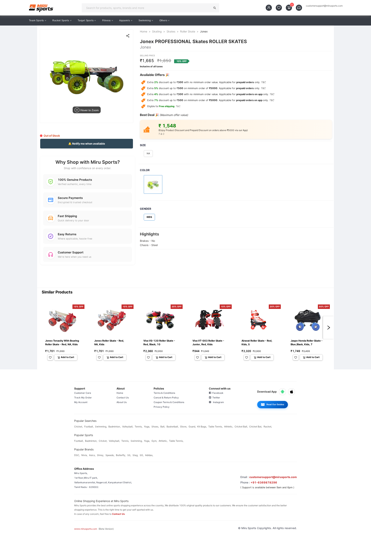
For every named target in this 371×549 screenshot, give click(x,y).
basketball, (173, 426)
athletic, (228, 426)
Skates (171, 31)
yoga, (147, 426)
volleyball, (127, 426)
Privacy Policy (161, 406)
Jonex (204, 31)
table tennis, (215, 426)
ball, (162, 426)
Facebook (217, 392)
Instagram (217, 402)
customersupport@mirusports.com (324, 6)
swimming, (101, 426)
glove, (183, 426)
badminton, (114, 426)
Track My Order (83, 397)
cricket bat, (255, 426)
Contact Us (123, 397)
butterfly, (121, 455)
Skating (157, 31)
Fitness (106, 20)
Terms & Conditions (164, 392)
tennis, (138, 426)
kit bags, (202, 426)
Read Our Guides (275, 404)
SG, (142, 455)
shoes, (155, 426)
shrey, (100, 455)
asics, (92, 455)
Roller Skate (187, 31)
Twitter (215, 397)
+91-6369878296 (264, 482)
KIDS (149, 217)
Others (163, 20)
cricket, (78, 426)
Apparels (124, 20)
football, (89, 426)
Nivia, (84, 455)
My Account (80, 402)
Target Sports (86, 20)
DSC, (77, 455)
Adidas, (149, 455)
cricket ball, (241, 426)
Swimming (145, 20)
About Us (122, 402)
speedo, (110, 455)
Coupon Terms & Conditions (169, 402)
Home (143, 31)
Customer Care (82, 392)
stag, (135, 455)
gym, (154, 440)
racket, (268, 426)
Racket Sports (60, 20)
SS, (129, 455)
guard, (192, 426)
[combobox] (147, 7)
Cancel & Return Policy (166, 397)
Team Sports (36, 20)
